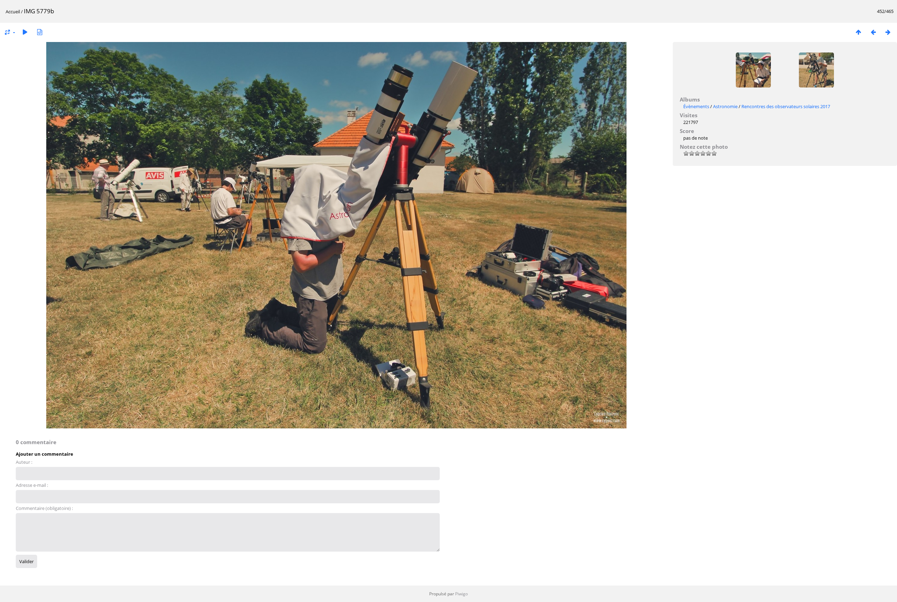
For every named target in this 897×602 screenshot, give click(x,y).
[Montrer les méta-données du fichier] (39, 32)
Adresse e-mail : (32, 485)
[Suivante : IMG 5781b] (888, 32)
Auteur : (24, 462)
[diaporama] (25, 32)
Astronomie (725, 106)
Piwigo (461, 594)
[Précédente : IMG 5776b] (873, 32)
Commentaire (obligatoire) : (44, 508)
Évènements (696, 106)
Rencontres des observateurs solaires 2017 (785, 106)
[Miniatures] (858, 32)
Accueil (13, 11)
